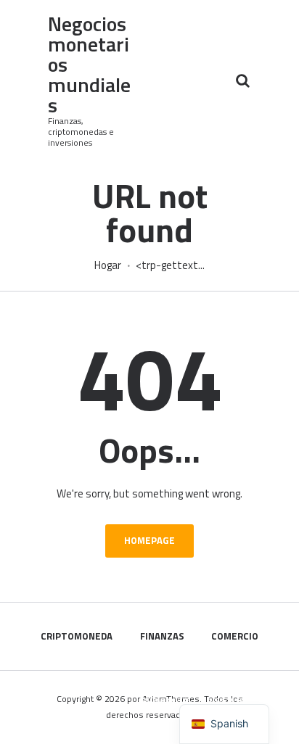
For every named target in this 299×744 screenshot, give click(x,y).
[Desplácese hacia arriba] (272, 725)
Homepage (149, 540)
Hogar (107, 265)
